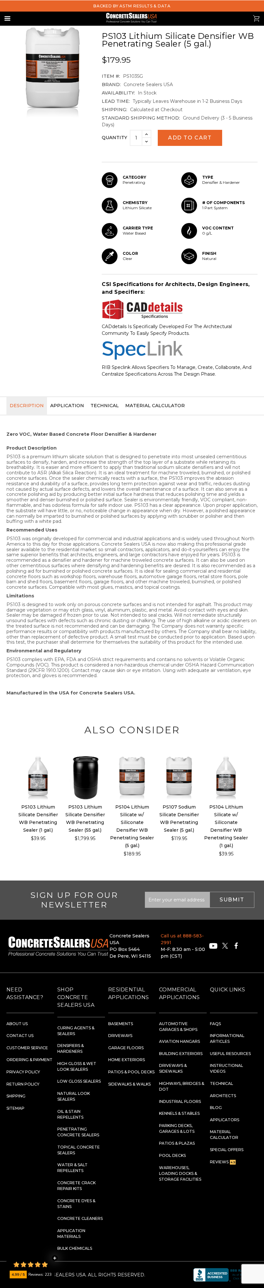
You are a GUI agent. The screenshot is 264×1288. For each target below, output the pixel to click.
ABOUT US (17, 1023)
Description (27, 405)
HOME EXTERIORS (126, 1059)
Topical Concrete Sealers (78, 1150)
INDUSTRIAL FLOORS (180, 1101)
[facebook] (236, 946)
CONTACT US (19, 1035)
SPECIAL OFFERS (226, 1149)
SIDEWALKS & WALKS (129, 1084)
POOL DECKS (172, 1155)
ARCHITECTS (223, 1095)
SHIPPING (15, 1096)
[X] (225, 946)
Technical (104, 405)
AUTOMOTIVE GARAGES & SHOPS (178, 1026)
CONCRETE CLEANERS (80, 1218)
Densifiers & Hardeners (70, 1048)
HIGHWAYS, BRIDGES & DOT (181, 1086)
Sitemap (15, 1108)
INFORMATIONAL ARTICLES (227, 1038)
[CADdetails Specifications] (180, 309)
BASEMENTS (120, 1023)
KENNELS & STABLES (179, 1113)
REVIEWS (222, 1161)
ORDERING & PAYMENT (29, 1059)
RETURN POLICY (22, 1084)
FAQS (215, 1023)
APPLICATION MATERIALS (71, 1233)
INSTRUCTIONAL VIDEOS (226, 1068)
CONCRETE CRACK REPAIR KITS (76, 1185)
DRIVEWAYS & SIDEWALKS (173, 1068)
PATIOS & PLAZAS (177, 1143)
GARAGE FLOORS (126, 1047)
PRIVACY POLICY (23, 1071)
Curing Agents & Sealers (75, 1030)
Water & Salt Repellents (72, 1167)
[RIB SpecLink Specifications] (180, 350)
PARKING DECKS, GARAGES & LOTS (176, 1128)
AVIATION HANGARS (179, 1041)
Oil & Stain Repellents (70, 1114)
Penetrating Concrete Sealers (78, 1132)
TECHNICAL (221, 1083)
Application (67, 405)
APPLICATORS (224, 1119)
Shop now (38, 778)
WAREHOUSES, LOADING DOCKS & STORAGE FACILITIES (180, 1173)
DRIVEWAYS (120, 1035)
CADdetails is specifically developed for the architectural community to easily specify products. (167, 330)
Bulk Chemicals (74, 1248)
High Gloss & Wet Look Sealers (76, 1066)
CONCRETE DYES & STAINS (76, 1203)
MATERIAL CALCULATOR (224, 1134)
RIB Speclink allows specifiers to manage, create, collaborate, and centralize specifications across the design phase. (176, 370)
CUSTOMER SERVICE (27, 1047)
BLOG (216, 1107)
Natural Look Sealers (73, 1096)
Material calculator (155, 405)
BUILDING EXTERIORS (181, 1053)
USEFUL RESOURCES (230, 1053)
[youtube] (213, 946)
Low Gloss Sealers (79, 1081)
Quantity (114, 137)
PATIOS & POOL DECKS (131, 1071)
